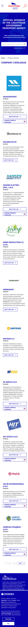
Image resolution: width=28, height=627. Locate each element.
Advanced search (19, 48)
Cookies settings (6, 613)
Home (3, 58)
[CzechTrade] (14, 6)
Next (20, 563)
